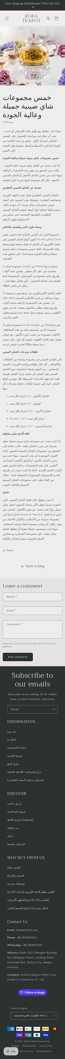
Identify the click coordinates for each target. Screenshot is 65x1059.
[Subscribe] (54, 709)
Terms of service (25, 1051)
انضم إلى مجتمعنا (16, 844)
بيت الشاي (12, 828)
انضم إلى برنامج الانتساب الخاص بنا (25, 780)
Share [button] (9, 550)
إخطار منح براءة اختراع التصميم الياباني (27, 908)
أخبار (9, 836)
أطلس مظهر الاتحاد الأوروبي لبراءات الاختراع (31, 892)
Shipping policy (44, 1051)
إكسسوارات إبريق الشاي (20, 819)
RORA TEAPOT (31, 1041)
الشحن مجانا (13, 867)
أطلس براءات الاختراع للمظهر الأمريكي (28, 900)
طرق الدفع (13, 764)
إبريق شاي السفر (16, 811)
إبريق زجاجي (14, 803)
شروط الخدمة (14, 756)
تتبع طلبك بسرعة (16, 883)
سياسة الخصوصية (16, 747)
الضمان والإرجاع (15, 875)
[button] (7, 18)
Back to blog (35, 566)
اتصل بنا (11, 739)
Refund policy (29, 1046)
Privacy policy (46, 1046)
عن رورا (11, 731)
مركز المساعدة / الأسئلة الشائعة (24, 772)
